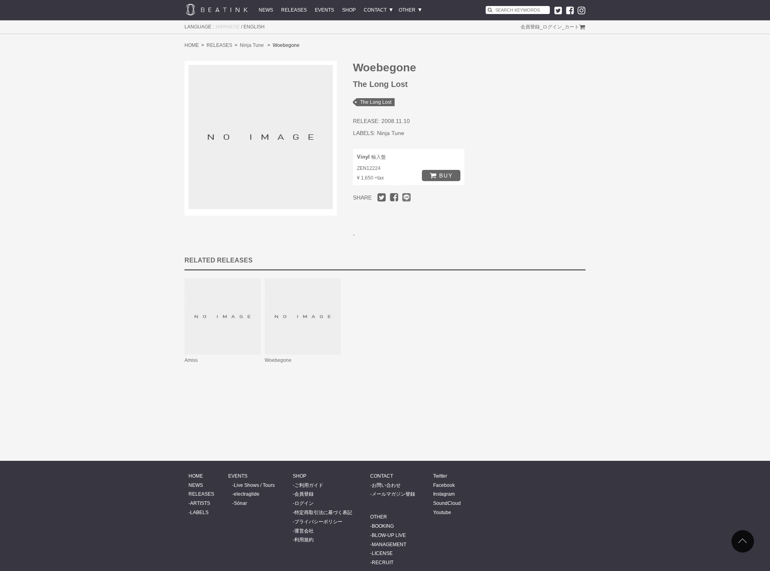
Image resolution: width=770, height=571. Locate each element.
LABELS (199, 512)
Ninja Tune (252, 45)
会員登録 (530, 27)
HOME (191, 45)
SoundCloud (447, 503)
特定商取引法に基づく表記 (323, 512)
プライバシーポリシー (318, 522)
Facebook (444, 485)
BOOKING (383, 526)
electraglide (246, 494)
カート (572, 27)
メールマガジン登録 (393, 494)
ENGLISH (254, 27)
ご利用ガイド (308, 485)
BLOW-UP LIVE (389, 535)
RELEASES (294, 10)
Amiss (191, 360)
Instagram (444, 494)
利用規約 (304, 540)
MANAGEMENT (389, 544)
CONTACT (375, 10)
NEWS (266, 10)
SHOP (349, 10)
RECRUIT (382, 562)
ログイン (552, 27)
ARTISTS (200, 503)
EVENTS (324, 10)
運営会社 (304, 531)
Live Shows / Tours (254, 485)
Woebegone (278, 360)
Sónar (240, 503)
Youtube (442, 512)
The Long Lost (375, 102)
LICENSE (382, 553)
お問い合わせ (386, 485)
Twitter (440, 476)
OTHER (407, 10)
